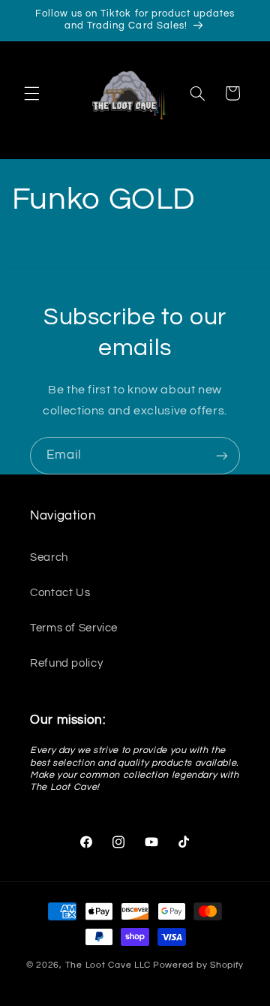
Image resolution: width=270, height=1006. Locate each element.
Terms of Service (74, 628)
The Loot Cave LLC (108, 965)
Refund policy (66, 663)
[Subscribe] (222, 455)
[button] (31, 93)
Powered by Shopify (198, 965)
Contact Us (60, 592)
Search (49, 557)
